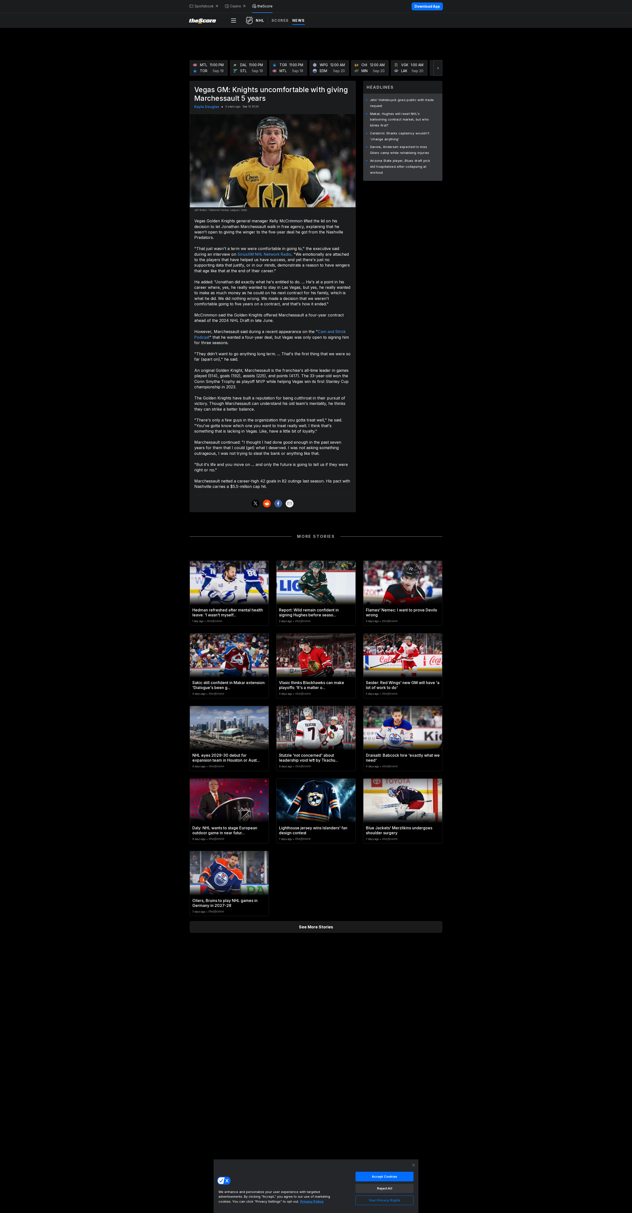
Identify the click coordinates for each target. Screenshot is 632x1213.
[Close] (413, 1165)
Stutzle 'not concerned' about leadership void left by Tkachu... (308, 758)
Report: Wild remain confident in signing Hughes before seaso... (309, 612)
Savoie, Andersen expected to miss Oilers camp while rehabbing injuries (399, 150)
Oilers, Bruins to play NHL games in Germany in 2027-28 (224, 903)
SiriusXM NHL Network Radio (264, 254)
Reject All (384, 1188)
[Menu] (233, 20)
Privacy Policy (312, 1201)
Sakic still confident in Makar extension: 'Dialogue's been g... (228, 685)
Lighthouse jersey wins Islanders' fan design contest (313, 830)
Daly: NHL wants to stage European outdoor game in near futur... (224, 830)
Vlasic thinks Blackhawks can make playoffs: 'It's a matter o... (311, 685)
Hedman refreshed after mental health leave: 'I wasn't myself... (227, 612)
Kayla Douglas (206, 107)
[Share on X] (255, 503)
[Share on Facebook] (278, 503)
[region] (316, 1186)
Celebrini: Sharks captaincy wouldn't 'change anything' (400, 136)
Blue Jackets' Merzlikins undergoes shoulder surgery (399, 830)
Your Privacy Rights (384, 1200)
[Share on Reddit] (267, 503)
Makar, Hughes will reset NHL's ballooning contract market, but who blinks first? (399, 119)
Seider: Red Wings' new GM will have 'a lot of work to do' (402, 685)
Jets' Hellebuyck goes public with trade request (402, 103)
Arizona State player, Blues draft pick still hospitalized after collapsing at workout (400, 166)
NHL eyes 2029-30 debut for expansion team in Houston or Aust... (226, 758)
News (298, 20)
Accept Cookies (384, 1176)
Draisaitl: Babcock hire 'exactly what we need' (403, 758)
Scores (280, 20)
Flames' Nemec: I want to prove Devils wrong (401, 612)
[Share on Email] (290, 503)
